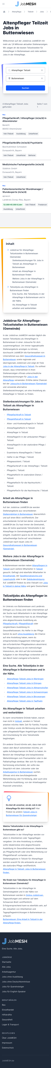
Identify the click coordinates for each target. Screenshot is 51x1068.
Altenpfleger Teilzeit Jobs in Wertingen (25, 679)
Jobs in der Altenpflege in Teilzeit (18, 366)
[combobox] (25, 78)
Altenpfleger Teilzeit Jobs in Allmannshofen (27, 687)
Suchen (25, 88)
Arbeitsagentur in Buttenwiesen (18, 772)
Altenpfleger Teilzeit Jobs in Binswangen (26, 696)
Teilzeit (30, 12)
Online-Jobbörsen (34, 895)
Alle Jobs (6, 967)
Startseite (6, 962)
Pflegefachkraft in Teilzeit (19, 414)
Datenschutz (8, 1047)
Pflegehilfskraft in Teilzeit (19, 419)
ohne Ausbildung (26, 634)
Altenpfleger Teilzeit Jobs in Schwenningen (27, 692)
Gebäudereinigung (35, 579)
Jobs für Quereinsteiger (13, 986)
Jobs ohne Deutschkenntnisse (16, 981)
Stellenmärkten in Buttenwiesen (18, 514)
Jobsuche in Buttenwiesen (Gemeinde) (28, 383)
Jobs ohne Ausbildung (12, 976)
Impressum (7, 1043)
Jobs (42, 12)
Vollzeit (18, 721)
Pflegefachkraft (10, 623)
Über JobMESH (9, 1038)
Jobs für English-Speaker (14, 991)
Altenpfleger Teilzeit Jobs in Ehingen (24, 683)
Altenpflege (16, 12)
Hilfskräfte (7, 1014)
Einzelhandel (9, 576)
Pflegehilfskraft (26, 623)
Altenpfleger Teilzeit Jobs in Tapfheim (24, 701)
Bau (3, 1005)
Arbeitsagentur (9, 972)
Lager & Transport (10, 1024)
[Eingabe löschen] (42, 70)
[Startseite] (4, 11)
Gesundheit (7, 1019)
